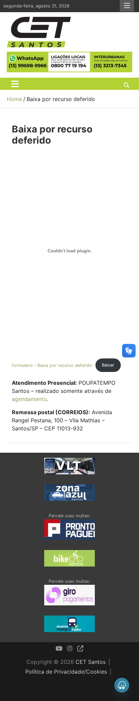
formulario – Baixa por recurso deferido (52, 365)
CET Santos (91, 661)
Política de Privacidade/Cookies (66, 671)
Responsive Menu (127, 5)
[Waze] (121, 685)
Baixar (108, 365)
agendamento (29, 399)
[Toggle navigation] (15, 84)
